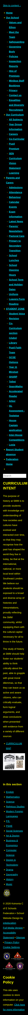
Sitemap (20, 937)
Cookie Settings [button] (11, 947)
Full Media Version (13, 927)
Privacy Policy (11, 942)
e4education (9, 923)
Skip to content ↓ (12, 5)
